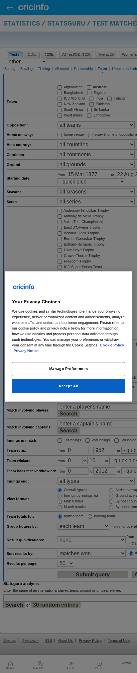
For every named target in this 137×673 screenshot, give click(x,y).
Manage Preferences (68, 369)
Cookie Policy (112, 345)
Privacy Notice (26, 351)
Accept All (68, 386)
